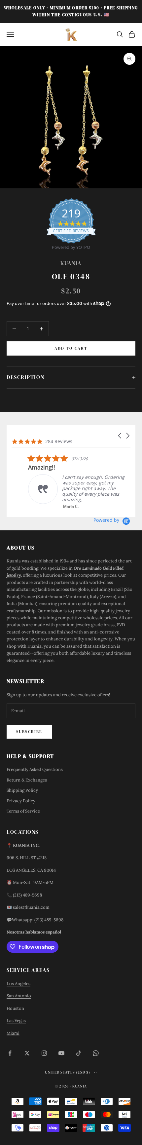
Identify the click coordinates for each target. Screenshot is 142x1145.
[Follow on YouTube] (61, 1053)
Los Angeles (18, 983)
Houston (15, 1008)
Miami (13, 1033)
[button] (120, 436)
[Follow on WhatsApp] (95, 1053)
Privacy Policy (21, 801)
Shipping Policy (22, 790)
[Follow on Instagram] (44, 1053)
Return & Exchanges (27, 780)
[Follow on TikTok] (78, 1053)
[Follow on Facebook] (10, 1053)
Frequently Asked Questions (35, 769)
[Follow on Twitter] (27, 1053)
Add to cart (71, 348)
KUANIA (70, 263)
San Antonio (19, 996)
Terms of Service (23, 811)
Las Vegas (16, 1020)
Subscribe (29, 731)
